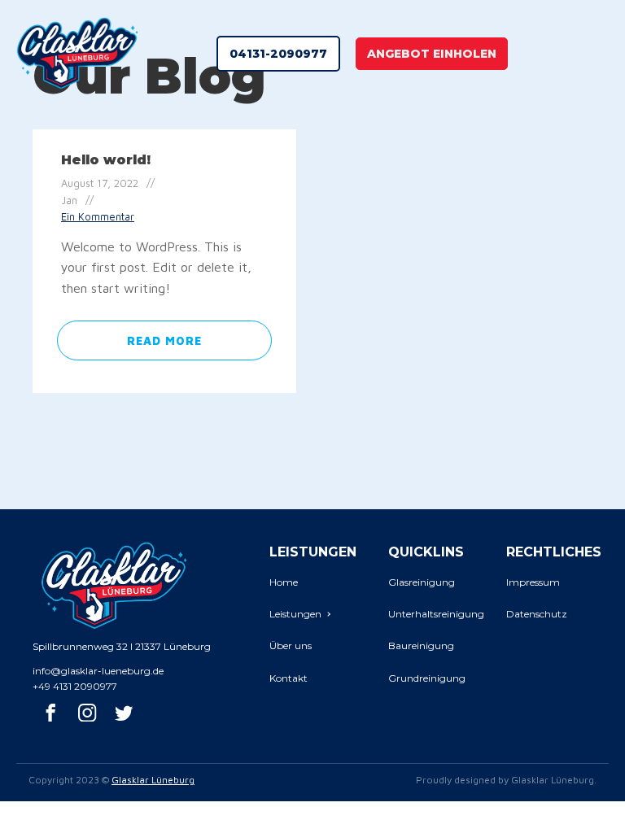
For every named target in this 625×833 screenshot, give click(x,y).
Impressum (533, 582)
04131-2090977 (278, 53)
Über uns (290, 645)
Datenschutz (536, 614)
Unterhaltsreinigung (436, 614)
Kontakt (288, 678)
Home (283, 582)
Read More (164, 340)
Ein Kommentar (97, 217)
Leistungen (295, 614)
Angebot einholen (431, 53)
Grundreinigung (426, 678)
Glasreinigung (421, 582)
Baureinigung (421, 645)
